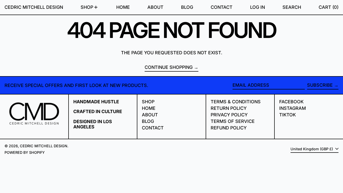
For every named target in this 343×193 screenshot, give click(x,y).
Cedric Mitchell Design (34, 7)
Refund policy (229, 127)
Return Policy (229, 108)
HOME (148, 108)
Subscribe (320, 85)
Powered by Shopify (25, 152)
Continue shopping (169, 67)
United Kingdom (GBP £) (312, 149)
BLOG (148, 121)
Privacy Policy (229, 114)
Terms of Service (233, 121)
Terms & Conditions (236, 101)
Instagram (292, 108)
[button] (291, 7)
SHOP (148, 101)
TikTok (287, 114)
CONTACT (153, 127)
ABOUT (150, 114)
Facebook (291, 101)
